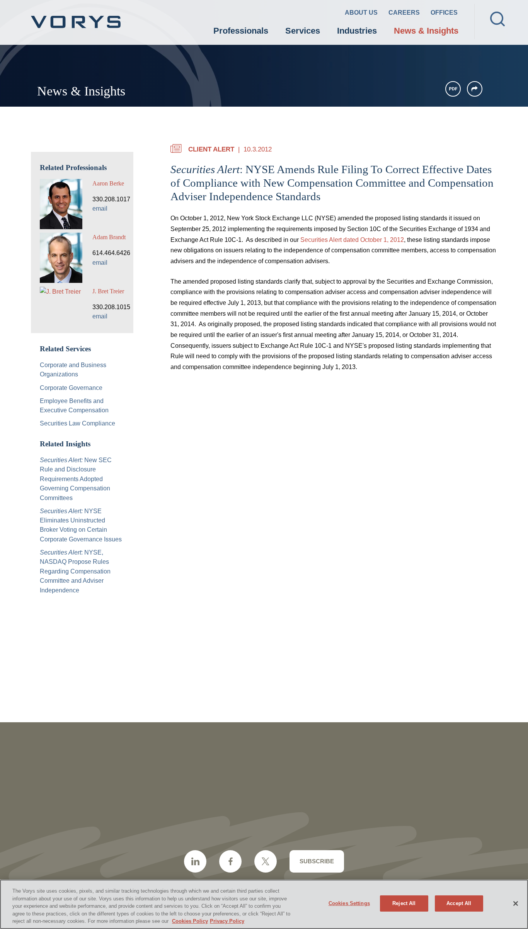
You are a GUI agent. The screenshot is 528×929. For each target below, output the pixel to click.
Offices (444, 12)
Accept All (458, 903)
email (99, 208)
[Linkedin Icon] (195, 861)
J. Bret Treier (108, 291)
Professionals (240, 31)
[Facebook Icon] (230, 861)
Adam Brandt (109, 237)
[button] (474, 89)
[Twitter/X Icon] (265, 861)
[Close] (515, 903)
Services (302, 31)
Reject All (404, 903)
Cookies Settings (349, 903)
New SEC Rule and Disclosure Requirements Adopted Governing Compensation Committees (76, 478)
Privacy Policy (227, 921)
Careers (404, 12)
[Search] (497, 19)
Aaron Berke (108, 183)
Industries (357, 31)
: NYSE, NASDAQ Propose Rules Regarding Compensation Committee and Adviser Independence (75, 571)
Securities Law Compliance (77, 423)
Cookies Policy (190, 921)
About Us (361, 12)
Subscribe (317, 861)
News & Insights (426, 31)
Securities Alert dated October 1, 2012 (352, 239)
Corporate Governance (71, 387)
